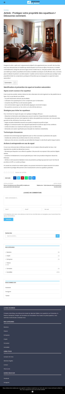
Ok (57, 236)
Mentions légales (8, 361)
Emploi (33, 255)
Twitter (7, 295)
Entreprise (33, 259)
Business (33, 252)
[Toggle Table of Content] (14, 82)
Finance (9, 263)
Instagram (8, 291)
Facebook (8, 287)
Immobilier (6, 10)
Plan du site (7, 369)
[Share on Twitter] (18, 178)
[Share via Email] (33, 178)
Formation (33, 268)
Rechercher (8, 233)
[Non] (63, 390)
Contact (6, 365)
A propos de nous (8, 356)
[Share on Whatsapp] (26, 178)
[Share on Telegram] (30, 178)
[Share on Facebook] (14, 178)
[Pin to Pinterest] (22, 178)
